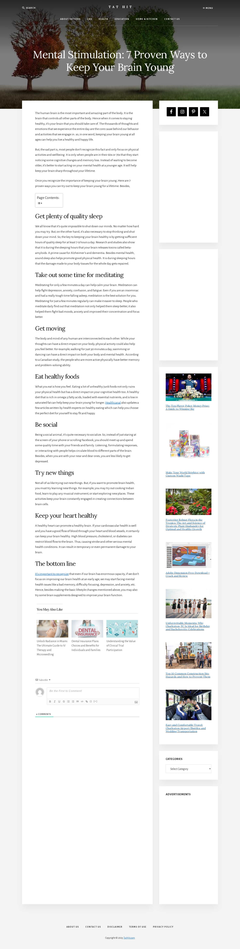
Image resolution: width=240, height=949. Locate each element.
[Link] (86, 701)
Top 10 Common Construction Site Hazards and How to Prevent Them (188, 675)
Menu (209, 8)
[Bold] (50, 701)
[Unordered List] (73, 701)
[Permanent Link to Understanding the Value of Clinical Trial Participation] (122, 622)
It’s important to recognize (52, 574)
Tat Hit (121, 7)
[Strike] (64, 701)
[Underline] (59, 701)
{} (91, 701)
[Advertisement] (188, 187)
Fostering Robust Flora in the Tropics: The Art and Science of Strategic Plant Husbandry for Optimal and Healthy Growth (185, 524)
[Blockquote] (77, 701)
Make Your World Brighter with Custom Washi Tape (185, 474)
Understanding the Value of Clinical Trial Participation (121, 646)
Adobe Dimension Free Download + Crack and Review (188, 574)
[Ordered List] (68, 701)
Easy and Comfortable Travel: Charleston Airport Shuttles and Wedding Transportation (186, 728)
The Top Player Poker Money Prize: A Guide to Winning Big (187, 407)
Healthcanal (113, 402)
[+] (95, 701)
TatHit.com (129, 938)
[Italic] (54, 701)
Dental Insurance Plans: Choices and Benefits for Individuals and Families (86, 646)
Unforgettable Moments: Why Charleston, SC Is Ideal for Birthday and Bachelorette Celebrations (188, 626)
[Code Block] (82, 701)
